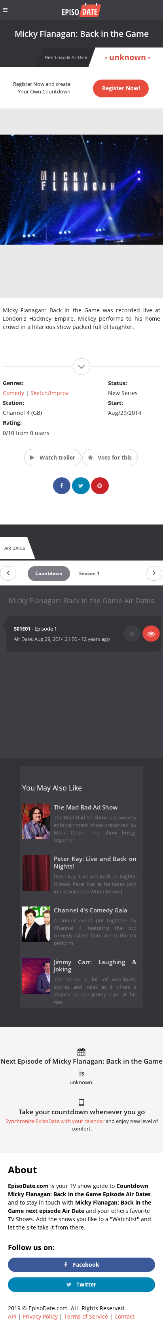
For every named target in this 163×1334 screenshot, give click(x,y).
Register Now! (121, 88)
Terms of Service (86, 1316)
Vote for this (114, 457)
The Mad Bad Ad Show (86, 807)
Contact (124, 1316)
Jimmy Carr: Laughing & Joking (95, 965)
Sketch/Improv (49, 393)
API (12, 1316)
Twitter (85, 1284)
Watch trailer (56, 457)
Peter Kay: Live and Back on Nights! (95, 862)
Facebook (85, 1264)
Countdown (49, 573)
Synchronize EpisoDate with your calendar (55, 1121)
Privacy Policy (40, 1316)
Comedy (13, 393)
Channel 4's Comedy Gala (90, 910)
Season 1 (89, 573)
